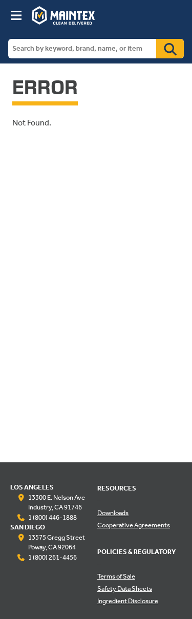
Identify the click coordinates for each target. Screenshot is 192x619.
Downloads (113, 513)
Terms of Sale (116, 577)
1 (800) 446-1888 (52, 518)
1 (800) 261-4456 (52, 558)
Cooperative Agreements (133, 526)
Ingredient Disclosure (127, 601)
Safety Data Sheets (124, 589)
